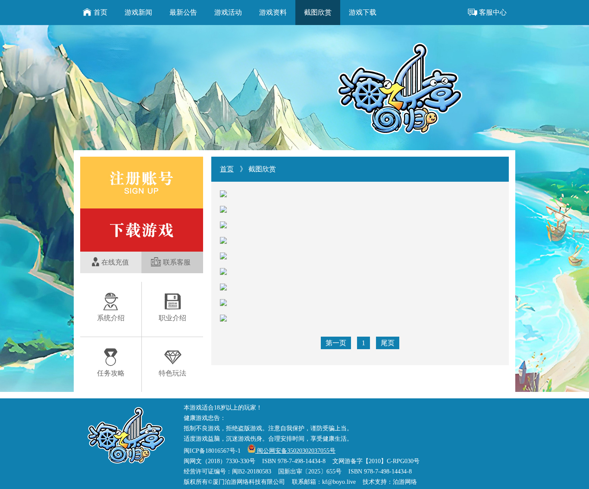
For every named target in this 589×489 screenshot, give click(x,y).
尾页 (388, 343)
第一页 (336, 343)
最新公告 (183, 12)
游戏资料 (273, 12)
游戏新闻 (138, 12)
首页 (100, 12)
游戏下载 (362, 12)
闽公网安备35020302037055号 (295, 451)
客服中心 (493, 12)
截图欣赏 (318, 12)
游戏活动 (228, 12)
